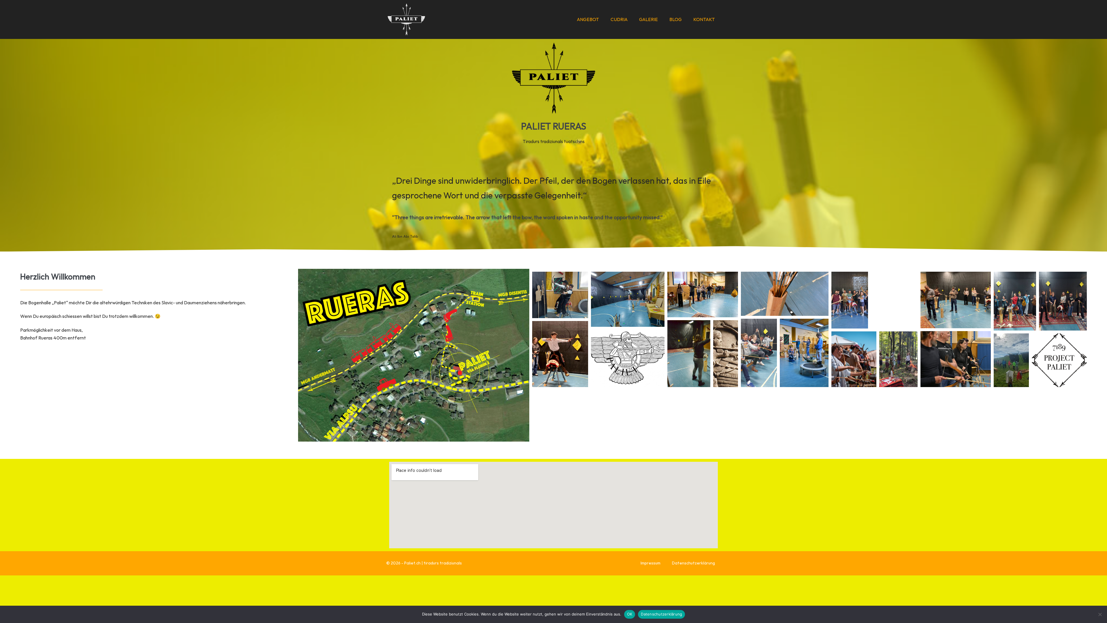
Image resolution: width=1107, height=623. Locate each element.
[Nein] (1100, 614)
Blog (675, 19)
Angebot (588, 19)
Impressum (650, 563)
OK (629, 614)
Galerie (648, 19)
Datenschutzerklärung (693, 563)
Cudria (619, 19)
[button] (560, 295)
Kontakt (704, 19)
